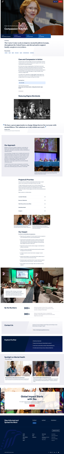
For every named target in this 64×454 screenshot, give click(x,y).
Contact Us (53, 440)
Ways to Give (44, 439)
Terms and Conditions (55, 438)
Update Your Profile (56, 431)
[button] (55, 2)
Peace (24, 435)
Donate (60, 1)
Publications (34, 437)
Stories (24, 438)
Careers (43, 435)
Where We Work (25, 437)
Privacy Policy (53, 437)
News (33, 435)
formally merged (33, 74)
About (24, 440)
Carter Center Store (55, 435)
